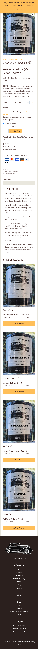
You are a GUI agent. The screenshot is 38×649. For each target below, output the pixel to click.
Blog (19, 585)
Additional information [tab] (11, 183)
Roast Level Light (19, 632)
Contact (19, 588)
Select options (19, 324)
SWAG (19, 615)
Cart (19, 605)
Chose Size (6, 102)
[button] (32, 14)
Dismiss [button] (19, 9)
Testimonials (19, 572)
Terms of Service (23, 642)
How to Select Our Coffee (19, 612)
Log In (19, 599)
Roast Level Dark (19, 625)
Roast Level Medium (12, 59)
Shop (19, 602)
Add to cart (15, 131)
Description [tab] (8, 179)
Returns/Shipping (19, 579)
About (19, 582)
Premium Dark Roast (10, 173)
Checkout (19, 608)
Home (19, 569)
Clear (32, 102)
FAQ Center (19, 575)
